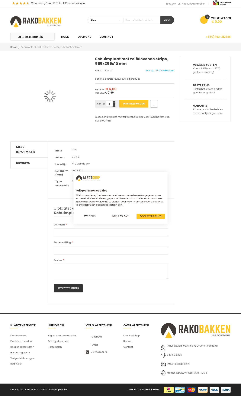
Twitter (94, 345)
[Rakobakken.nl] (35, 21)
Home (13, 47)
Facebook (96, 337)
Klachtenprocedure (21, 341)
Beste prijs (201, 85)
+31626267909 (99, 352)
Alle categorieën (30, 37)
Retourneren (55, 346)
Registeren (16, 363)
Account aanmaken (193, 3)
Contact (128, 346)
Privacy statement (58, 341)
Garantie (200, 106)
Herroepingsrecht (20, 352)
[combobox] (124, 20)
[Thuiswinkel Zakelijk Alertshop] (222, 2)
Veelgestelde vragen (22, 358)
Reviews (23, 163)
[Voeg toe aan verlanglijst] (154, 104)
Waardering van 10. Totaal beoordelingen (58, 3)
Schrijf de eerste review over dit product (117, 78)
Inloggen (171, 3)
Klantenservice (18, 335)
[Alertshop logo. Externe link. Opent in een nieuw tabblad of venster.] (88, 178)
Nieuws (127, 341)
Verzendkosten (205, 65)
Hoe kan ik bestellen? (22, 346)
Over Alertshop (131, 335)
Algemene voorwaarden (62, 335)
